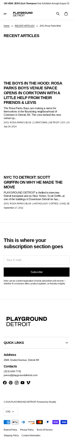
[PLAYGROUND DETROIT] (23, 13)
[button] (8, 14)
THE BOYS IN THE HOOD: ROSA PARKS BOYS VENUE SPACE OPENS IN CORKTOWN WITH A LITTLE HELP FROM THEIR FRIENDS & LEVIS (33, 93)
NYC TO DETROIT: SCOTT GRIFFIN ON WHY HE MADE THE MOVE (33, 182)
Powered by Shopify (46, 402)
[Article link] (37, 172)
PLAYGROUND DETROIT (23, 402)
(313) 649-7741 (12, 371)
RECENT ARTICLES (24, 26)
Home (7, 26)
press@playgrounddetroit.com (20, 375)
